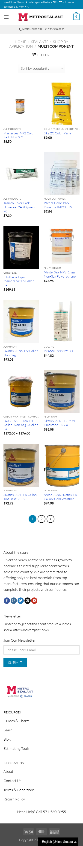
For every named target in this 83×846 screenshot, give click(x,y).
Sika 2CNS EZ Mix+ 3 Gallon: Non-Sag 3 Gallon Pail (20, 425)
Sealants (39, 41)
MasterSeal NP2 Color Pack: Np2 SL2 (19, 135)
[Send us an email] (27, 600)
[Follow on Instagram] (14, 600)
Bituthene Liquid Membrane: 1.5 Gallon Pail (18, 281)
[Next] (50, 519)
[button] (6, 17)
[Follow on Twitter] (21, 600)
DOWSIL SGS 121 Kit (58, 351)
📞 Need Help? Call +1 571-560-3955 (41, 29)
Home (20, 41)
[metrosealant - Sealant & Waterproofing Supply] (41, 17)
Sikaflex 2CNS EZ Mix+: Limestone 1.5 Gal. (60, 423)
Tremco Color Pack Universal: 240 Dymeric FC (19, 207)
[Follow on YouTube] (34, 600)
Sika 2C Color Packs (57, 133)
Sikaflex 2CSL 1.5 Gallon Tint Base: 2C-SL (20, 497)
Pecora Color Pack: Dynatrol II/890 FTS (58, 205)
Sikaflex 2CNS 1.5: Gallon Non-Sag (20, 353)
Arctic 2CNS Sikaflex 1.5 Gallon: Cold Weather (60, 497)
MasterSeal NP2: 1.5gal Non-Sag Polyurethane (60, 274)
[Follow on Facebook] (7, 600)
